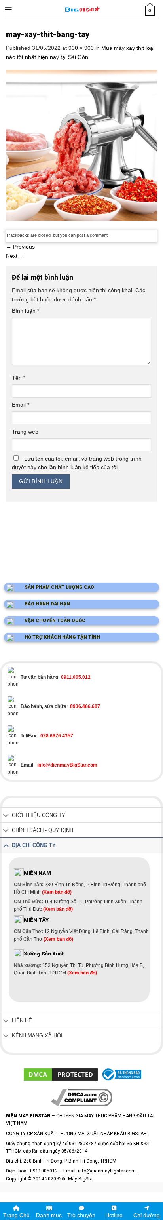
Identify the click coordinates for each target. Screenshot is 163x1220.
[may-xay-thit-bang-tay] (81, 145)
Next (15, 256)
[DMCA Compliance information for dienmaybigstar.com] (81, 1097)
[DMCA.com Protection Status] (60, 1074)
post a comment (92, 235)
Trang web (25, 431)
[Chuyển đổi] (6, 815)
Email (20, 405)
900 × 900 (81, 48)
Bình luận (25, 311)
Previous (20, 247)
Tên (18, 378)
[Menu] (8, 9)
